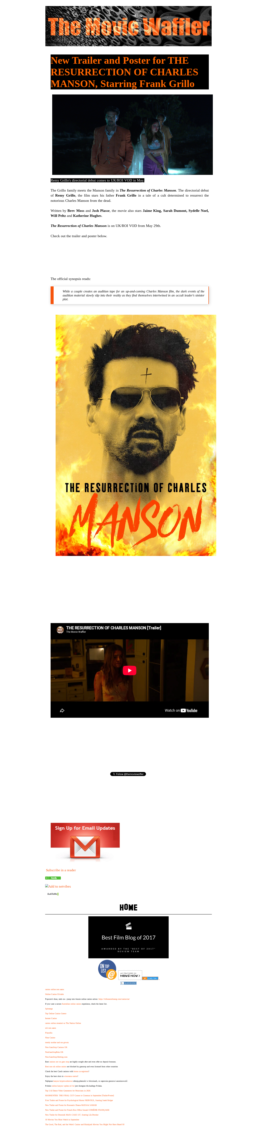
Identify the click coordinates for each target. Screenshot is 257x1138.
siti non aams (50, 1028)
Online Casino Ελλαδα (54, 994)
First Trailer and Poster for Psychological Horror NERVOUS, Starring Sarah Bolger (79, 1100)
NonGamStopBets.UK (54, 1052)
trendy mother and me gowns (57, 1042)
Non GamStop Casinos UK (56, 1047)
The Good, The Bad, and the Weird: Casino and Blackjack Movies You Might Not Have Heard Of (84, 1124)
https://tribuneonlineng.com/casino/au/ (114, 999)
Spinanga (49, 1009)
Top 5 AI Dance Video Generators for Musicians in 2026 (67, 1091)
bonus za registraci (81, 1071)
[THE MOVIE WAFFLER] (53, 878)
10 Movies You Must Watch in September (62, 1120)
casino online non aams (54, 989)
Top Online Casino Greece (55, 1013)
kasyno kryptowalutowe (62, 1081)
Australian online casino (71, 1004)
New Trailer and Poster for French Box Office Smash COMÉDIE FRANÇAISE (77, 1110)
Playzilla (48, 1033)
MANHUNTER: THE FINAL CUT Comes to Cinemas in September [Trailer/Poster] (79, 1095)
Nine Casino (50, 1038)
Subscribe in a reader (61, 870)
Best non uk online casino (55, 1066)
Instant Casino (51, 1018)
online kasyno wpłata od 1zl (63, 1086)
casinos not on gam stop (59, 1062)
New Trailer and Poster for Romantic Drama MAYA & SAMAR (71, 1105)
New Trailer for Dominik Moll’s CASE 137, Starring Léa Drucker (71, 1115)
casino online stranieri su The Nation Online (63, 1023)
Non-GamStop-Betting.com (56, 1057)
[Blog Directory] (150, 979)
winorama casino (71, 1076)
